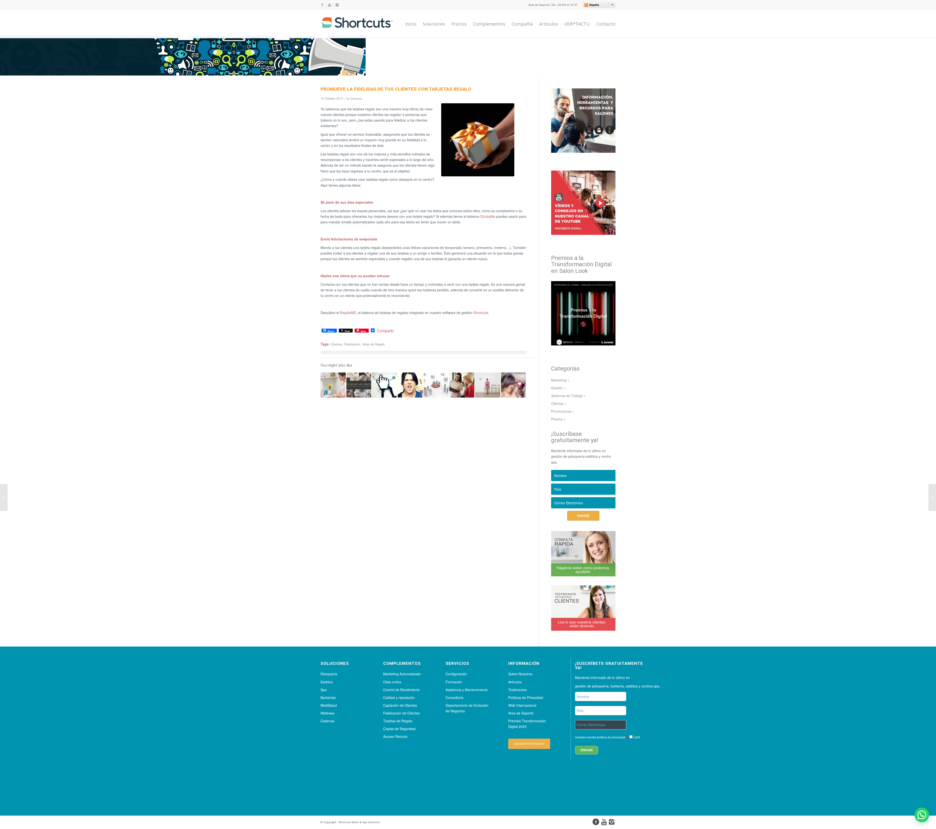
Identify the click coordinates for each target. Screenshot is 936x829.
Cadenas (327, 720)
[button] (922, 815)
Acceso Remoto (395, 736)
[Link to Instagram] (337, 5)
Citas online (392, 681)
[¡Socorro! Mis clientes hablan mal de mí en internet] (384, 385)
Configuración (456, 673)
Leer (636, 737)
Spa (324, 689)
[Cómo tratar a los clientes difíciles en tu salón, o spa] (410, 385)
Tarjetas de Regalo (397, 720)
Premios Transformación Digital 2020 (527, 723)
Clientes (336, 344)
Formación (454, 681)
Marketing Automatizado (402, 673)
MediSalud (329, 705)
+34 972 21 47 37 (567, 4)
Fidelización (352, 344)
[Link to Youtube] (329, 5)
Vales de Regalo (373, 344)
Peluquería (329, 673)
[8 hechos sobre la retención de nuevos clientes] (333, 385)
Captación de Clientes (400, 705)
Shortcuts (356, 98)
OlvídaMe (487, 216)
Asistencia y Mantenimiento (467, 689)
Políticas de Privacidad (525, 697)
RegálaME (348, 312)
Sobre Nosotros (520, 673)
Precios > (558, 419)
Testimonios (517, 689)
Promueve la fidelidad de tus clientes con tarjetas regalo (396, 89)
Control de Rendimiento (401, 689)
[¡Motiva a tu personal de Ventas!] (932, 497)
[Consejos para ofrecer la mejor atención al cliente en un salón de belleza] (487, 385)
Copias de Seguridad (399, 728)
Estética (327, 681)
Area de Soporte (521, 713)
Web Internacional (522, 705)
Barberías (328, 697)
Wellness (327, 713)
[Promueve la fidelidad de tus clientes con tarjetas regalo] (477, 139)
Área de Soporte (538, 4)
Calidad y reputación (399, 697)
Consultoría (454, 697)
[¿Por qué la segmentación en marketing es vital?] (436, 385)
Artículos (515, 681)
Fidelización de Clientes (401, 713)
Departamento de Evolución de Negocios (467, 708)
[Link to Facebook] (322, 5)
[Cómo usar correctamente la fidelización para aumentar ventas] (513, 385)
